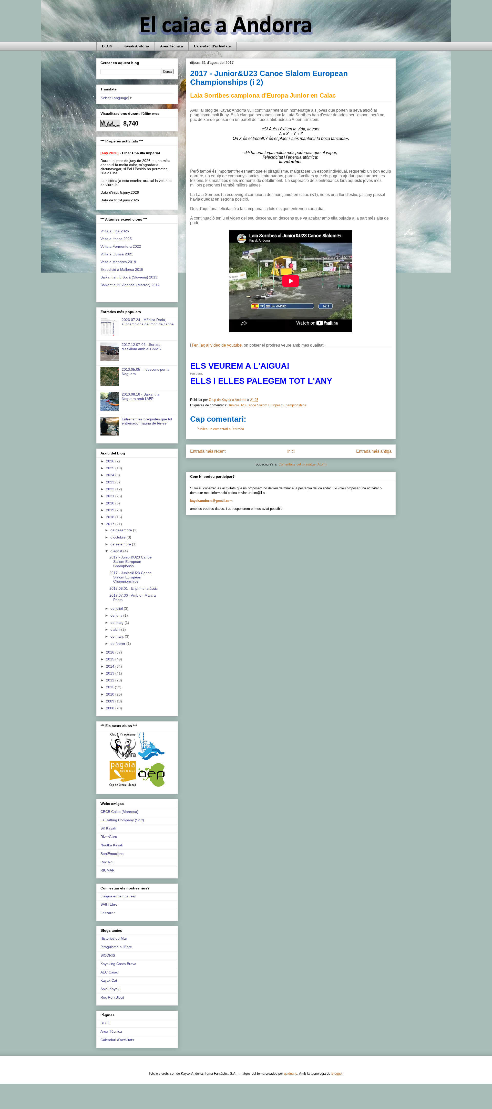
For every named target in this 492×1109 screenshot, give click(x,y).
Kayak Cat (108, 980)
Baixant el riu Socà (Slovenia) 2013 (128, 277)
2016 (110, 652)
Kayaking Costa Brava (118, 964)
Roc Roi (106, 862)
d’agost (116, 551)
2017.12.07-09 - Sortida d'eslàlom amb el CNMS (141, 347)
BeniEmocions (112, 854)
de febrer (118, 643)
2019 (110, 510)
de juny (116, 615)
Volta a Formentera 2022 (120, 246)
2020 (110, 503)
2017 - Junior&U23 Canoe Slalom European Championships (130, 577)
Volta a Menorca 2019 (118, 262)
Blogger (336, 1073)
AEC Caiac (109, 972)
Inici (291, 451)
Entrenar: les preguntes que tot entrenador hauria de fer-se (147, 421)
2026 (110, 461)
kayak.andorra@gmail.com (211, 501)
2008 (110, 708)
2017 (110, 524)
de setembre (121, 544)
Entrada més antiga (374, 451)
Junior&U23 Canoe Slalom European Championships (267, 405)
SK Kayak (108, 828)
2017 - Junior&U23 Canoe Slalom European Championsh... (130, 561)
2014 (110, 666)
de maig (117, 622)
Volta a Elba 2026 (114, 231)
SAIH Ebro (108, 904)
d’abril (115, 629)
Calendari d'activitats (212, 46)
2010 (110, 694)
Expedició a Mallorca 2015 (121, 269)
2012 (110, 680)
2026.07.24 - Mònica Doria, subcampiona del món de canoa (148, 322)
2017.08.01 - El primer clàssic (133, 588)
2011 (110, 687)
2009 (110, 701)
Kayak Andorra (136, 46)
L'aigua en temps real (118, 896)
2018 (110, 517)
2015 (110, 659)
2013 (110, 673)
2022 (110, 489)
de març (117, 636)
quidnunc (290, 1073)
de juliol (117, 608)
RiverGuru (108, 837)
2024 (110, 475)
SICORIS (107, 955)
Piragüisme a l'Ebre (116, 947)
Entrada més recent (207, 451)
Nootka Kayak (111, 845)
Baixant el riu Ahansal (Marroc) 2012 (130, 285)
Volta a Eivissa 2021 (116, 254)
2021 (110, 496)
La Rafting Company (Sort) (122, 820)
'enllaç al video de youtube (217, 345)
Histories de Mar (113, 938)
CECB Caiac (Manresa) (119, 812)
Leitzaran (108, 913)
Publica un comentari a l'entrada (220, 429)
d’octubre (118, 537)
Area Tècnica (171, 46)
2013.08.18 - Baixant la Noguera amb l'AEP (140, 396)
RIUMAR (107, 870)
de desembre (121, 530)
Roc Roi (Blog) (112, 997)
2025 (110, 468)
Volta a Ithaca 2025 (116, 239)
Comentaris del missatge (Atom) (302, 464)
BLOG (107, 46)
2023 (110, 482)
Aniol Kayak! (110, 989)
